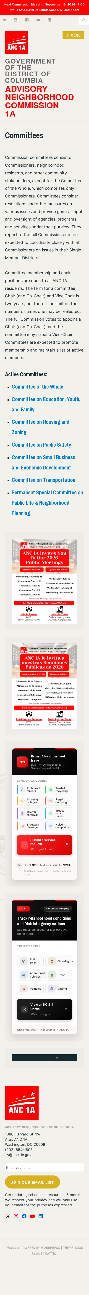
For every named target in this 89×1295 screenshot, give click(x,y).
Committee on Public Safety (41, 444)
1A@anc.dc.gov (18, 1154)
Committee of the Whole (37, 386)
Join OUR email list (32, 1182)
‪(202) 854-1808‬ (19, 1149)
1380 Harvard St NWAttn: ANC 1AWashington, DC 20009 (25, 1139)
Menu (76, 35)
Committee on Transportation (43, 479)
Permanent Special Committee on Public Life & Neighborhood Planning (47, 503)
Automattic (46, 1254)
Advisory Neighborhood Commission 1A (39, 101)
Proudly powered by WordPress (33, 1248)
